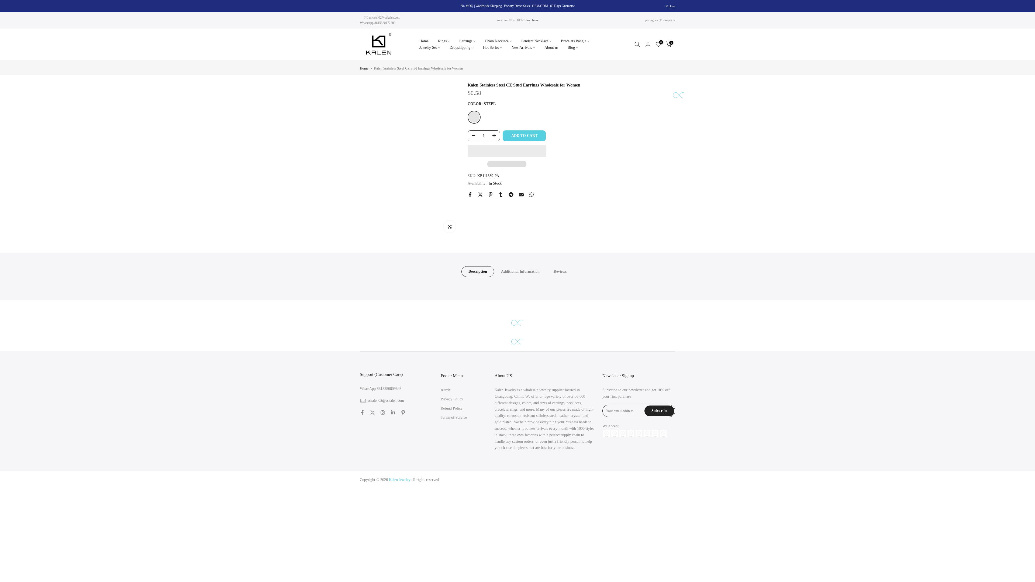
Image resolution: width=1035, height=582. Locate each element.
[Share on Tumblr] (500, 194)
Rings (442, 41)
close (366, 6)
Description (477, 271)
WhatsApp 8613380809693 (380, 389)
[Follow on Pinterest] (403, 412)
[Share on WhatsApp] (531, 194)
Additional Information (520, 271)
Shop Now (532, 20)
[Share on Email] (521, 194)
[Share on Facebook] (470, 194)
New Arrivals (522, 48)
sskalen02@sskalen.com (384, 17)
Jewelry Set (428, 48)
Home (424, 41)
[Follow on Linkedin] (393, 412)
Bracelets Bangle (573, 41)
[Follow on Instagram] (382, 412)
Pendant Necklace (534, 41)
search (445, 390)
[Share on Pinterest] (490, 194)
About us (551, 48)
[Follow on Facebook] (362, 412)
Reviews (560, 271)
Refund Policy (452, 408)
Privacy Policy (452, 399)
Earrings (465, 41)
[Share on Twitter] (480, 194)
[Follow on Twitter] (372, 412)
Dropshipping (460, 48)
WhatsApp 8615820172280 (377, 23)
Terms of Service (454, 417)
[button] (507, 151)
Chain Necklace (497, 41)
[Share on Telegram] (511, 194)
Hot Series (491, 48)
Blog (571, 48)
